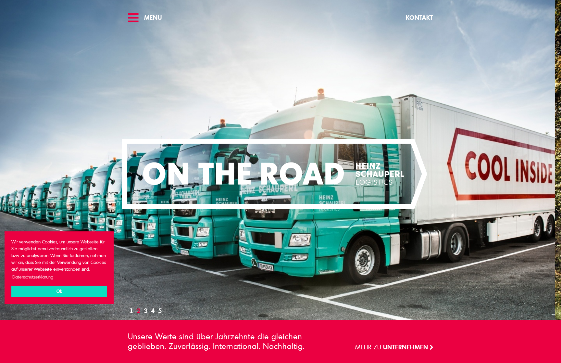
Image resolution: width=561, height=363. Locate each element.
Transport (411, 347)
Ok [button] (59, 291)
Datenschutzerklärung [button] (32, 276)
